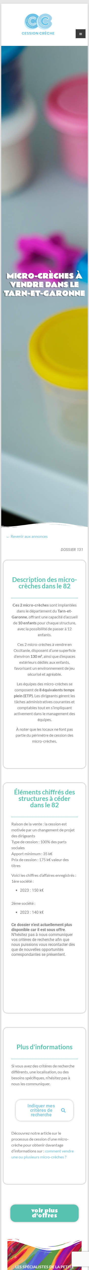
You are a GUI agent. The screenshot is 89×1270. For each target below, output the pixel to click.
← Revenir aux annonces (27, 536)
